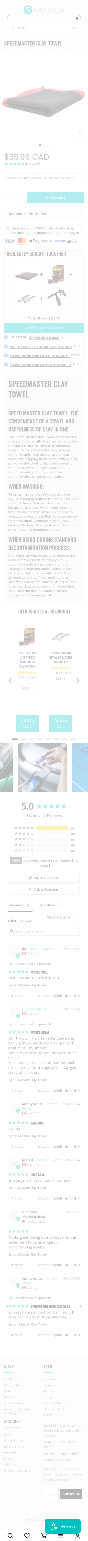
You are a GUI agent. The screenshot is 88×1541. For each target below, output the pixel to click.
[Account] (77, 1535)
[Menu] (60, 1535)
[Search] (10, 1535)
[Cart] (44, 1535)
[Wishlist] (27, 1535)
